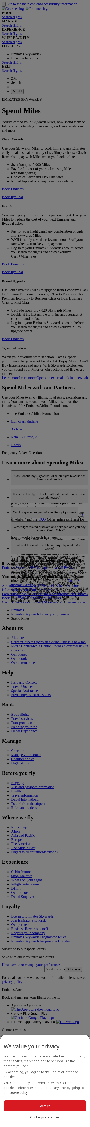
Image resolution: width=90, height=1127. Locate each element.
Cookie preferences (45, 1117)
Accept (45, 1106)
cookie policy (19, 1092)
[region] (45, 1081)
